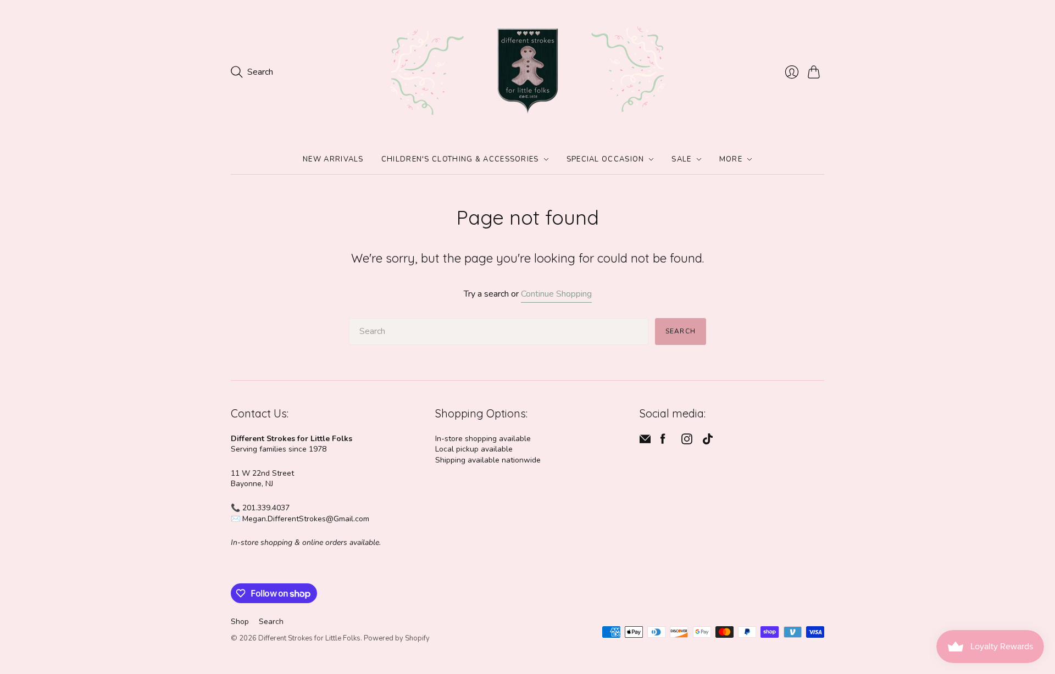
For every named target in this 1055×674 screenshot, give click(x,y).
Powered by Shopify (397, 638)
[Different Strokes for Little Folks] (527, 72)
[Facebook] (662, 442)
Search (680, 331)
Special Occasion (606, 159)
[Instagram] (686, 442)
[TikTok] (707, 442)
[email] (645, 442)
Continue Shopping (556, 294)
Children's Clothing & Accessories (460, 159)
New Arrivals (333, 159)
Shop (240, 621)
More (730, 159)
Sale (681, 159)
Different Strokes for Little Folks (309, 638)
